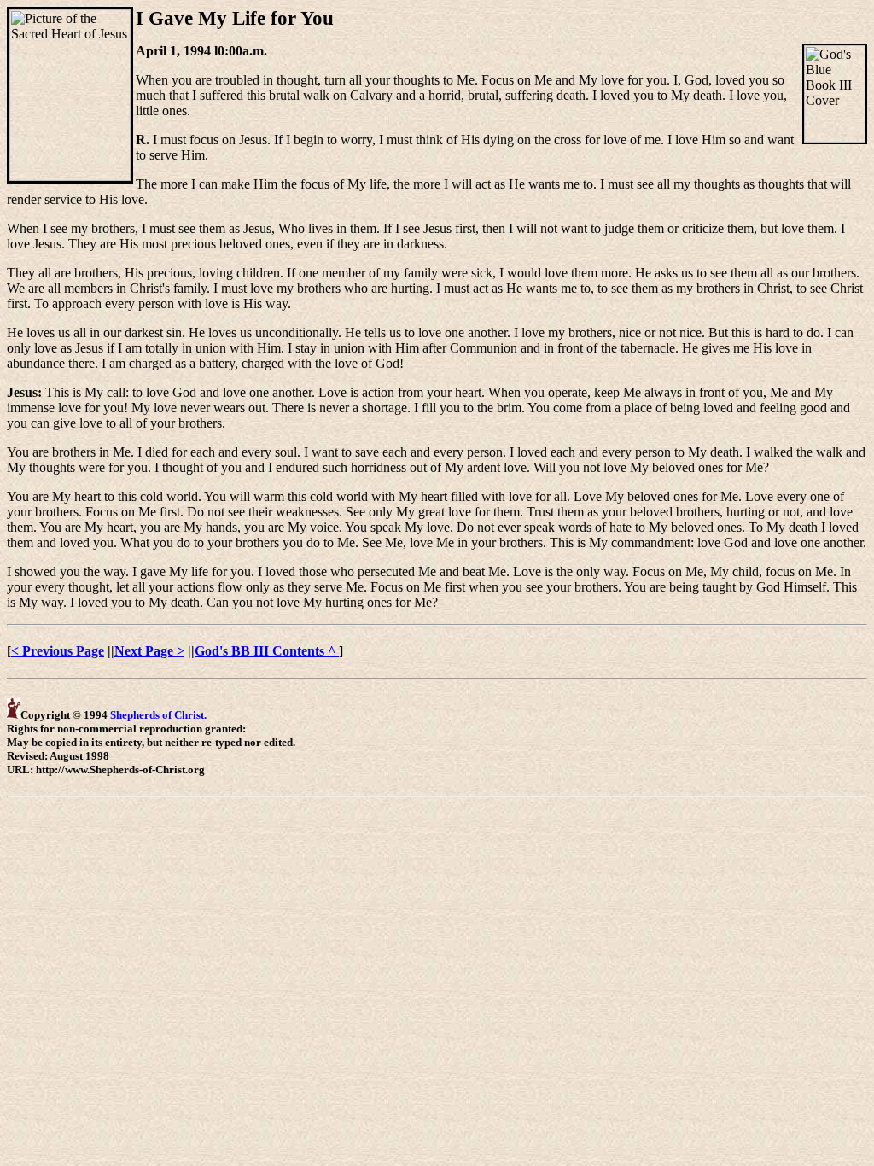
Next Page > (149, 651)
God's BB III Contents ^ (267, 651)
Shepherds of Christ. (158, 714)
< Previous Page (57, 651)
